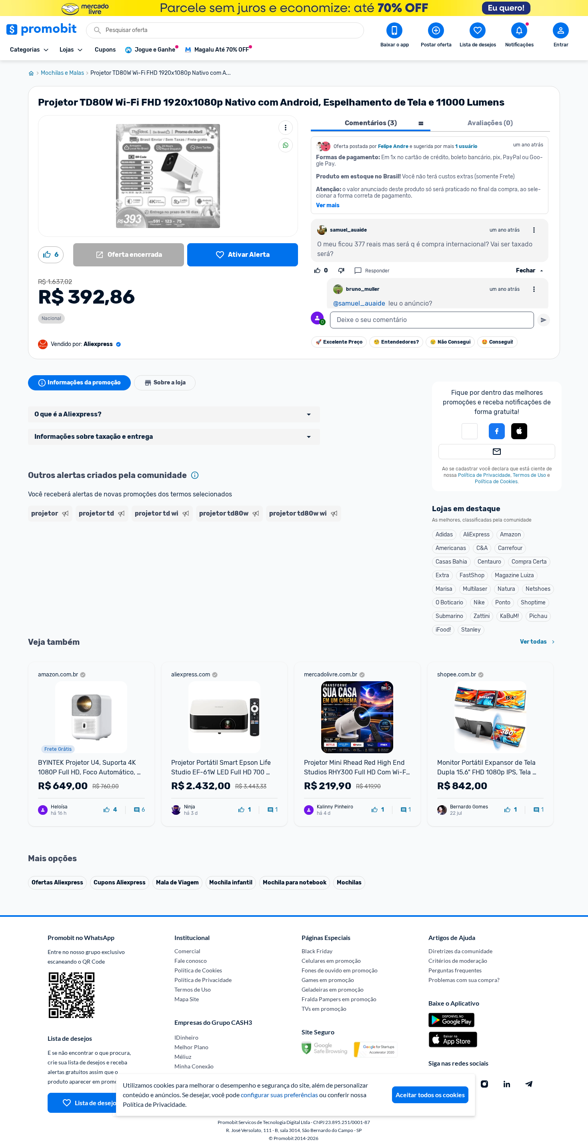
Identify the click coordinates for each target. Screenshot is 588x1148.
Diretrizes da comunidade (460, 951)
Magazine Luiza (514, 575)
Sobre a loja (170, 382)
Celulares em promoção (331, 960)
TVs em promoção (324, 1008)
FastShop (472, 575)
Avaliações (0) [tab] (490, 123)
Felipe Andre (393, 146)
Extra (442, 575)
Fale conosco (190, 960)
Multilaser (475, 589)
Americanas (451, 548)
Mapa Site (186, 999)
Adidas (444, 534)
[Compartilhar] (285, 145)
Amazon (510, 534)
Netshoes (538, 589)
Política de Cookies (496, 481)
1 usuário (466, 146)
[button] (519, 431)
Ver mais (328, 205)
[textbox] (432, 320)
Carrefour (510, 548)
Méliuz (182, 1056)
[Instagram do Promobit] (484, 1084)
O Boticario (449, 602)
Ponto (502, 602)
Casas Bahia (451, 561)
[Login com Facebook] (497, 431)
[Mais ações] (285, 127)
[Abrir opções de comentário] (534, 230)
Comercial (187, 951)
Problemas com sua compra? (464, 979)
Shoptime (533, 602)
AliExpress (476, 534)
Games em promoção (328, 979)
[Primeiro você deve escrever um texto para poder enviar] (543, 320)
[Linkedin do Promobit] (507, 1084)
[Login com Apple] (519, 431)
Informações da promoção (84, 382)
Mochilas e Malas (62, 73)
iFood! (443, 629)
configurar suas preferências (279, 1094)
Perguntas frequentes (455, 970)
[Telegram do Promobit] (529, 1084)
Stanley (471, 629)
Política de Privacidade (484, 475)
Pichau (538, 616)
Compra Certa (529, 561)
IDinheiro (186, 1037)
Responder (377, 271)
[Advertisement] (181, 556)
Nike (479, 602)
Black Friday (317, 951)
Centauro (489, 561)
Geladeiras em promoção (333, 989)
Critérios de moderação (457, 960)
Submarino (449, 616)
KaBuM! (509, 616)
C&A (482, 548)
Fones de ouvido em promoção (340, 970)
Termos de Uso (529, 475)
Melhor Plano (191, 1047)
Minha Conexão (194, 1066)
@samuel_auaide (359, 303)
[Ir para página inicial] (34, 73)
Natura (506, 589)
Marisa (444, 589)
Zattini (482, 616)
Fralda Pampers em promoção (339, 999)
